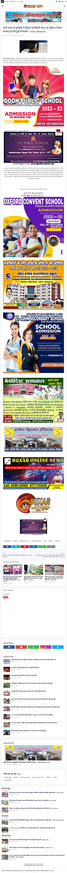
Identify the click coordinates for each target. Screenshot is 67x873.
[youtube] (60, 1)
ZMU (34, 865)
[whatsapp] (33, 647)
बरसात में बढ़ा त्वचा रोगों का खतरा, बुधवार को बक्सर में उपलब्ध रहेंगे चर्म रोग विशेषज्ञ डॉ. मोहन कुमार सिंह (33, 699)
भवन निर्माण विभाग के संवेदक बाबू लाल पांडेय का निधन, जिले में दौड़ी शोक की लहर (28, 691)
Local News (57, 541)
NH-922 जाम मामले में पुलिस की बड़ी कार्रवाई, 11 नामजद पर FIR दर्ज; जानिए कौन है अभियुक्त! (32, 715)
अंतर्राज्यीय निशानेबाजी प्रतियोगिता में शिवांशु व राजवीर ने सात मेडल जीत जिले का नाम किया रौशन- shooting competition (36, 820)
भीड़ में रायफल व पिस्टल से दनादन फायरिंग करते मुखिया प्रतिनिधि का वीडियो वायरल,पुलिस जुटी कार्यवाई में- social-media (12, 579)
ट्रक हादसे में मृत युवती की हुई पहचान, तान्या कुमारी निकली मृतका (25, 667)
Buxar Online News (8, 35)
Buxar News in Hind (24, 541)
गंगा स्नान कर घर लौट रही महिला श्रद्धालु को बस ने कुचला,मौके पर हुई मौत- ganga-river (29, 839)
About (14, 1)
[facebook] (57, 1)
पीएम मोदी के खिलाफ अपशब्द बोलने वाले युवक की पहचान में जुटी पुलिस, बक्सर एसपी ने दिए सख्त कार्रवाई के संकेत (35, 707)
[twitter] (63, 1)
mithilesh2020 (28, 865)
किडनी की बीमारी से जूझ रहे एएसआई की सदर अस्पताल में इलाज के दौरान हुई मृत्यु (28, 731)
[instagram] (65, 1)
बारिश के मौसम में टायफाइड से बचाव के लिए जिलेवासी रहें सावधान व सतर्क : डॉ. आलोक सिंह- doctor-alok (33, 578)
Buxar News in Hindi (36, 541)
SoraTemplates (36, 870)
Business (15, 541)
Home (7, 1)
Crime (44, 541)
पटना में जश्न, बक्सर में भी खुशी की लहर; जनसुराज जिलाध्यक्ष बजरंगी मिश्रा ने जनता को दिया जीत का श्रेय (34, 723)
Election (50, 541)
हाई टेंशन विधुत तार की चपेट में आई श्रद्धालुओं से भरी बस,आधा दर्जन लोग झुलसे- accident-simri (31, 847)
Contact (21, 1)
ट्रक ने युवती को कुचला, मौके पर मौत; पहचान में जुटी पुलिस (24, 675)
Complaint (48, 777)
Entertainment (7, 780)
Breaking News (10, 23)
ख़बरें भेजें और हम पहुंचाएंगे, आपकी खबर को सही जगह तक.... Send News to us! (26, 762)
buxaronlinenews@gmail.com (38, 189)
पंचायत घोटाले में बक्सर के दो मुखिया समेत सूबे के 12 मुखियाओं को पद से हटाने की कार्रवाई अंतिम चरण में (33, 659)
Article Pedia (39, 865)
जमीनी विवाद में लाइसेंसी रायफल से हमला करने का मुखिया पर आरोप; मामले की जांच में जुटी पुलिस (31, 683)
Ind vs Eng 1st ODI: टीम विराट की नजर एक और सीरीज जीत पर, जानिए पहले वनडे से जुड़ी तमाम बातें (32, 828)
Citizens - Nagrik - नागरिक (38, 777)
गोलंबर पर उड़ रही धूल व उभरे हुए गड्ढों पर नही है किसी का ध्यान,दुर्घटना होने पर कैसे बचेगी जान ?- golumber (54, 578)
